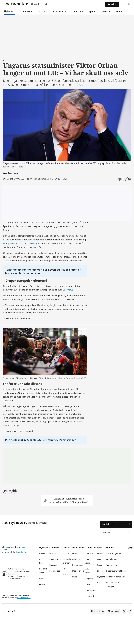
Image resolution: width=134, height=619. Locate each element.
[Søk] (129, 4)
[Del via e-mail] (129, 179)
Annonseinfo (111, 565)
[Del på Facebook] (120, 179)
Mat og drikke (78, 571)
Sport (41, 578)
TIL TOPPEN (7, 611)
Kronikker (53, 565)
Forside (42, 553)
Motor (65, 574)
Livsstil (41, 11)
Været (88, 584)
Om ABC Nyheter (113, 553)
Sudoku (100, 571)
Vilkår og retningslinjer (115, 576)
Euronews (68, 289)
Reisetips (76, 559)
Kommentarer (55, 559)
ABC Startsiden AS (23, 598)
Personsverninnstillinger (116, 571)
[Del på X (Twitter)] (125, 179)
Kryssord (101, 576)
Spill (91, 11)
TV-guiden (89, 578)
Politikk (42, 584)
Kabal (99, 582)
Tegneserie (90, 596)
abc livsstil (115, 611)
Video (119, 11)
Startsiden (89, 553)
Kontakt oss (108, 524)
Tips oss (106, 532)
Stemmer (25, 11)
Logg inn (112, 4)
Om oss (105, 11)
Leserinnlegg (54, 571)
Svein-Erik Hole (21, 552)
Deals (74, 576)
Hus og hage (77, 565)
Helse (65, 569)
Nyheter (8, 11)
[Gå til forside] (53, 4)
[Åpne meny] (122, 4)
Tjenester (76, 11)
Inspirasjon (58, 11)
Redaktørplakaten (18, 571)
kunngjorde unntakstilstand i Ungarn (22, 243)
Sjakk (99, 565)
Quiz (99, 559)
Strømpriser (90, 590)
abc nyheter (99, 611)
